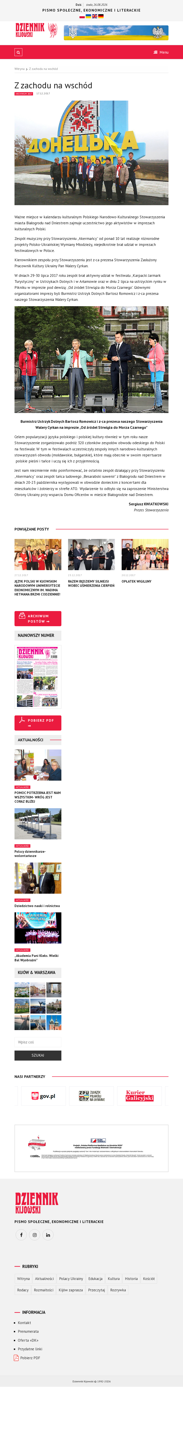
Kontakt (24, 1322)
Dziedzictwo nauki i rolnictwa (37, 906)
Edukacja (95, 1278)
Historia (131, 1278)
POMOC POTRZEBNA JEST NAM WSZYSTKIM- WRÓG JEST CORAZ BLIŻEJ (38, 797)
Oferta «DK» (28, 1340)
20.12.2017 (128, 575)
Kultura (114, 1278)
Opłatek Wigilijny (136, 581)
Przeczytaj (96, 1290)
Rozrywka (118, 1290)
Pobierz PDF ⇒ (41, 723)
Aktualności (22, 787)
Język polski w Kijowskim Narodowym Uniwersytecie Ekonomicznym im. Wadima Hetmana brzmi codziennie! (37, 588)
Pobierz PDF (30, 1357)
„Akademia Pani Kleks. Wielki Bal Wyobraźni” (36, 958)
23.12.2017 (75, 575)
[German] (101, 15)
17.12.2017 (43, 93)
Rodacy (23, 1290)
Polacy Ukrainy (71, 1278)
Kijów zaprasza (71, 1290)
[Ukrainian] (88, 15)
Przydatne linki (30, 1349)
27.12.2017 (21, 575)
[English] (95, 15)
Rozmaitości (43, 1290)
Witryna (23, 1278)
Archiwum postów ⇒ (39, 619)
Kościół (149, 1278)
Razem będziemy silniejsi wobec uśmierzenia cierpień (91, 583)
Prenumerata (28, 1331)
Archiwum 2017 (24, 93)
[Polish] (82, 15)
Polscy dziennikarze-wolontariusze (30, 853)
